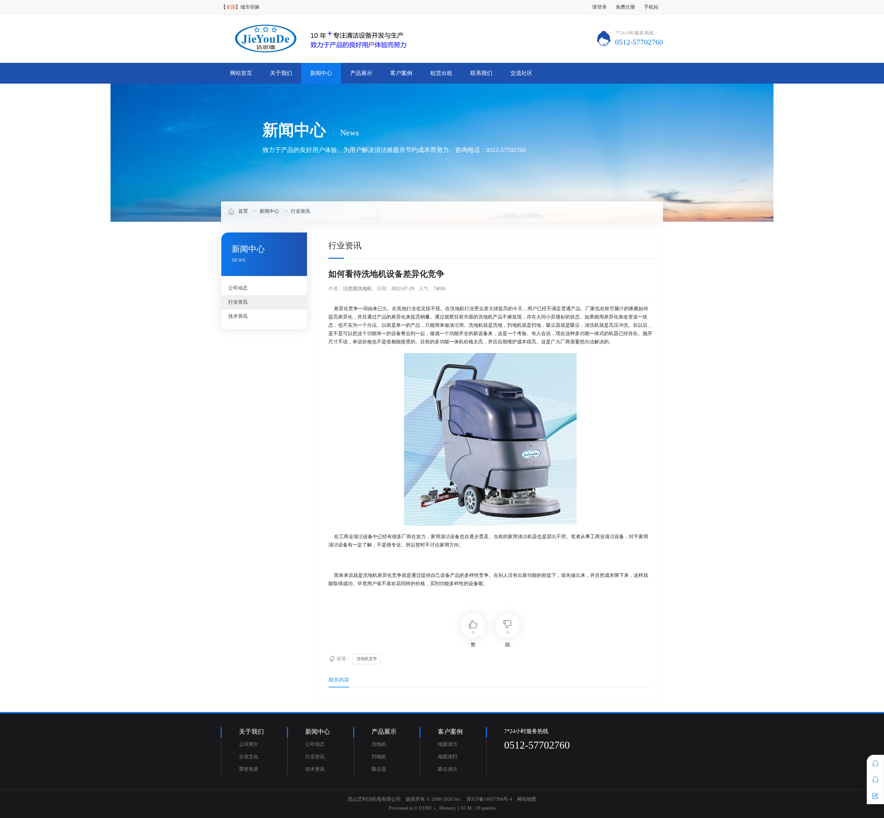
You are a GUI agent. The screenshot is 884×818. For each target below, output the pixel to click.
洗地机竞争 (366, 658)
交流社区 (521, 73)
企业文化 (248, 756)
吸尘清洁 (447, 769)
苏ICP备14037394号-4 (489, 799)
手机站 (651, 7)
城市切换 (250, 7)
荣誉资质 (248, 769)
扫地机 (379, 756)
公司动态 (238, 288)
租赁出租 (441, 73)
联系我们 (481, 73)
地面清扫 (447, 756)
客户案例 (401, 73)
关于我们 (281, 73)
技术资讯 (238, 316)
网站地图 (526, 799)
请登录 (599, 7)
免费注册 (625, 7)
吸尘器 (379, 769)
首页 (243, 211)
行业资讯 (300, 211)
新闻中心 (321, 73)
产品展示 (361, 73)
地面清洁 (447, 744)
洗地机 (379, 744)
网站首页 (241, 73)
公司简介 (248, 744)
